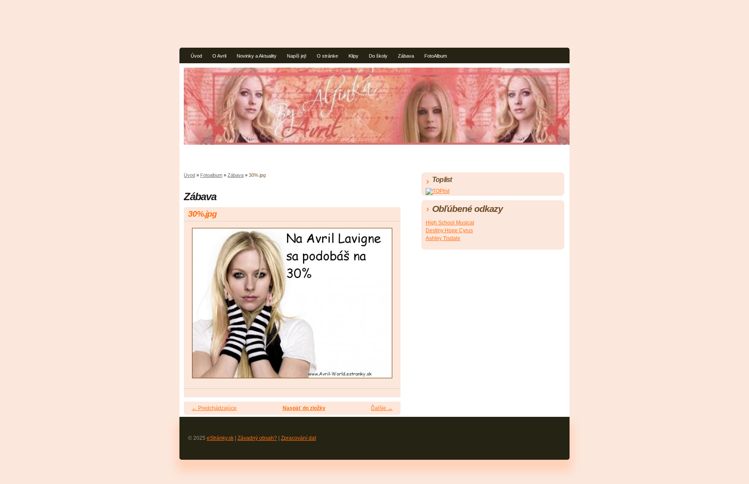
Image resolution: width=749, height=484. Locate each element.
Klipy (353, 55)
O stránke (327, 55)
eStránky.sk (220, 438)
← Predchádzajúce (214, 408)
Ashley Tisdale (443, 238)
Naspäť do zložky (304, 408)
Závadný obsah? (257, 438)
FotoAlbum (435, 55)
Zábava (406, 55)
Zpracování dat (298, 438)
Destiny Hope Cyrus (449, 230)
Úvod (196, 55)
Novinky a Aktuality (257, 55)
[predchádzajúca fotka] (198, 307)
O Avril (219, 55)
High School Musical (450, 223)
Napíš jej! (296, 55)
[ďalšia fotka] (386, 307)
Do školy (378, 55)
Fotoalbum (211, 175)
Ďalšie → (382, 408)
